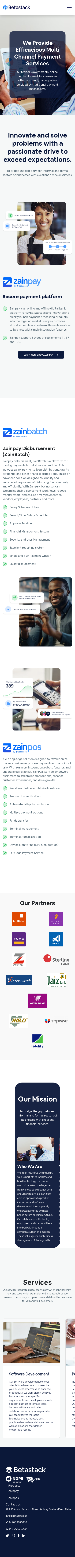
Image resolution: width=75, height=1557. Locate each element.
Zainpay (13, 1491)
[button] (69, 7)
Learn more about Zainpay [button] (39, 355)
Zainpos (13, 1498)
